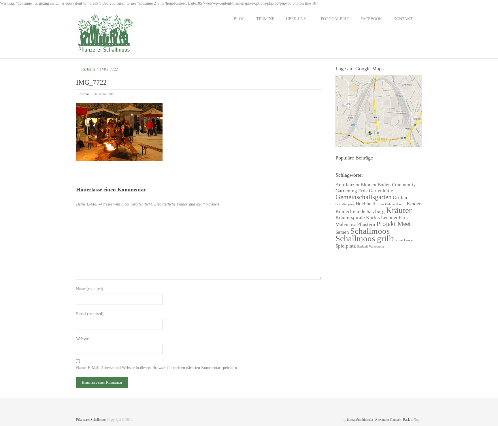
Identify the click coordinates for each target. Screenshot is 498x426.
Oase (353, 225)
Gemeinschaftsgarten (363, 197)
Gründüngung (344, 204)
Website (82, 339)
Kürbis (373, 217)
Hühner (390, 204)
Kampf (400, 204)
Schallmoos (370, 230)
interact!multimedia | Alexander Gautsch (374, 420)
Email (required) (89, 314)
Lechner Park (394, 217)
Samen (342, 232)
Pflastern (366, 224)
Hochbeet (365, 203)
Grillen (400, 197)
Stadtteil (362, 246)
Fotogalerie (335, 19)
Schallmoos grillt (364, 238)
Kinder (414, 203)
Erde (363, 190)
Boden (384, 184)
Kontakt (403, 19)
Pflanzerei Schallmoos (91, 420)
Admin (84, 94)
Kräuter (399, 210)
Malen (341, 224)
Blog (239, 19)
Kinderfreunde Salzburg (360, 211)
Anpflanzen (347, 184)
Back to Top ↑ (412, 420)
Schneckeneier (404, 240)
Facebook (371, 19)
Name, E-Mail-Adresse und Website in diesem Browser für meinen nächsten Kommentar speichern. (157, 368)
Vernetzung (376, 246)
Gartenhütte (381, 190)
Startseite (87, 69)
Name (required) (89, 289)
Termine (265, 19)
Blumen (368, 184)
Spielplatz (345, 246)
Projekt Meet (393, 223)
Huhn (380, 204)
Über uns (296, 19)
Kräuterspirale (350, 217)
